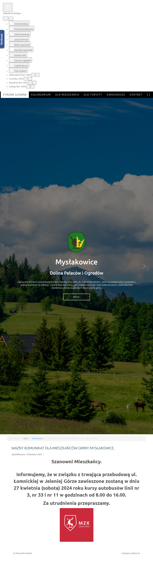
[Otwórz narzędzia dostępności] (8, 7)
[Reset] (5, 18)
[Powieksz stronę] (37, 75)
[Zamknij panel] (11, 19)
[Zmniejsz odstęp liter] (28, 86)
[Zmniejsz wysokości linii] (30, 83)
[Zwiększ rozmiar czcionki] (30, 79)
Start (25, 438)
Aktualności (37, 438)
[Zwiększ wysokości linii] (34, 83)
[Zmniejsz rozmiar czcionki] (26, 79)
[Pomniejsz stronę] (33, 75)
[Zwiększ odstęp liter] (33, 86)
